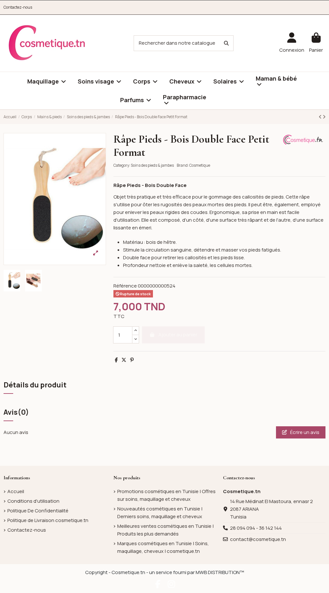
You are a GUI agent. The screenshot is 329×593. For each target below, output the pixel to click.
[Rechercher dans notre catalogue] (226, 43)
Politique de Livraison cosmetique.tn (47, 520)
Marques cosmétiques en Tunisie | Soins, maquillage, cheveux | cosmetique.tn (163, 547)
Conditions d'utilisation (33, 501)
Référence (125, 285)
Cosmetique (199, 165)
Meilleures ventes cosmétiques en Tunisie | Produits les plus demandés (165, 530)
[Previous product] (321, 116)
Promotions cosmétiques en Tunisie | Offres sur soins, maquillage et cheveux (166, 495)
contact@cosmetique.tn (258, 539)
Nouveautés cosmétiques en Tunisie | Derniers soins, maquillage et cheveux (159, 512)
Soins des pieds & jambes (152, 165)
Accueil (15, 491)
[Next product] (324, 116)
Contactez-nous (18, 7)
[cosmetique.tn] (47, 43)
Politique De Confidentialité (37, 510)
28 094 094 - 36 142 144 (256, 528)
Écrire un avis (304, 432)
